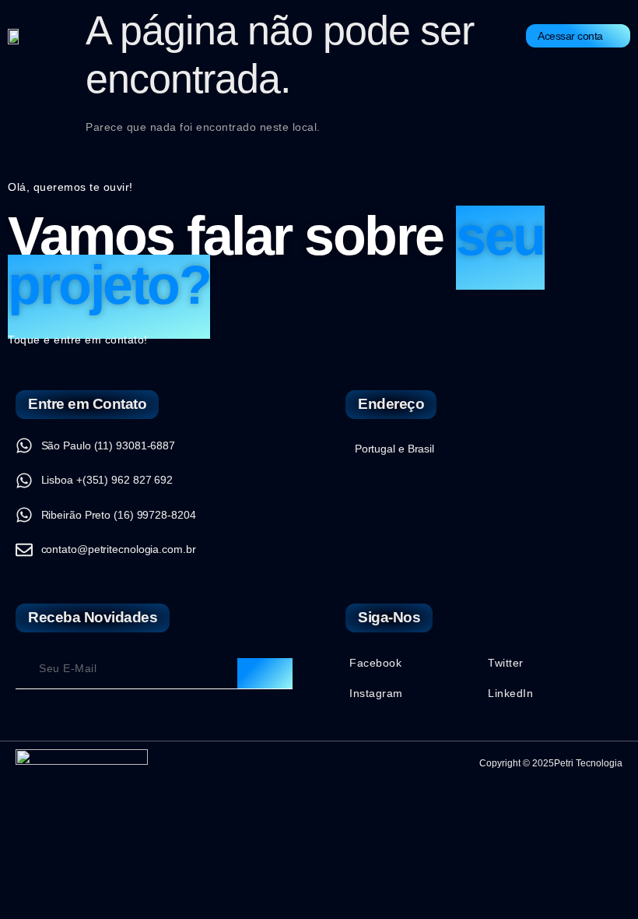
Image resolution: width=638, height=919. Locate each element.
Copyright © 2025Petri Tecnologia (550, 763)
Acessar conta (570, 36)
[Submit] (265, 673)
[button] (287, 36)
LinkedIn (510, 693)
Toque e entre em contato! (78, 339)
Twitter (506, 663)
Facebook (375, 663)
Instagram (376, 693)
